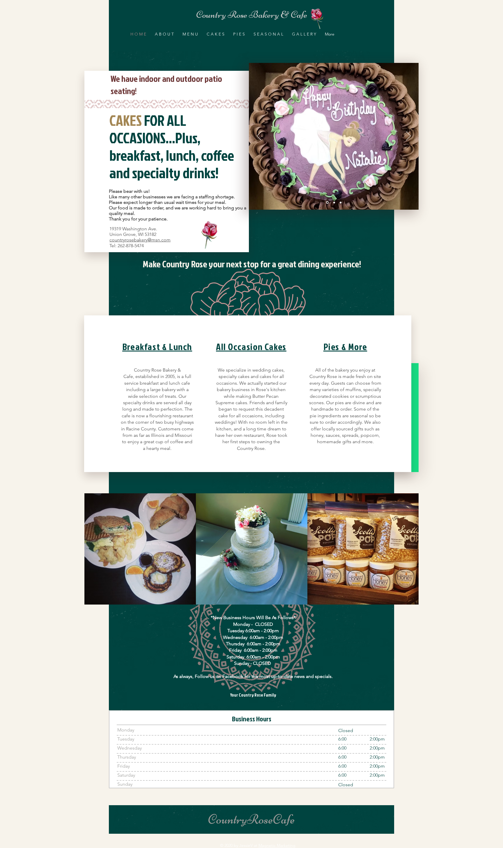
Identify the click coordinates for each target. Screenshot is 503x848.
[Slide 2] (333, 202)
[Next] (408, 136)
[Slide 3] (340, 202)
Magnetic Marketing (276, 845)
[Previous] (259, 136)
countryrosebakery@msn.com (140, 240)
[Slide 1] (327, 202)
